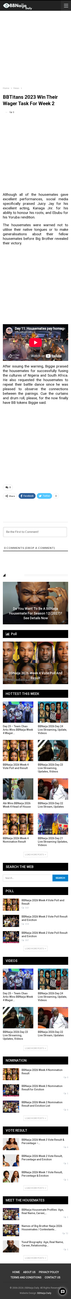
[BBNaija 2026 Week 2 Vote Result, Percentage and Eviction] (11, 1160)
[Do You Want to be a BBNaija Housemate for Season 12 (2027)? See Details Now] (35, 603)
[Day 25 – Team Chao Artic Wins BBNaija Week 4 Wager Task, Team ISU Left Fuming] (18, 712)
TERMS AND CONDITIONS (26, 1277)
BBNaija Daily (44, 1293)
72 (66, 1233)
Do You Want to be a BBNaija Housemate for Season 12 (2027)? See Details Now (35, 613)
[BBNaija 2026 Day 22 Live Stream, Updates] (53, 788)
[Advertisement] (35, 47)
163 (26, 907)
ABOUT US (29, 1272)
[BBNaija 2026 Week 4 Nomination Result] (18, 824)
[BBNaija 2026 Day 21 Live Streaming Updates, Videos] (53, 824)
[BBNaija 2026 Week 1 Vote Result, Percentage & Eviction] (11, 1177)
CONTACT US (52, 1277)
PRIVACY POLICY (49, 1272)
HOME (16, 1272)
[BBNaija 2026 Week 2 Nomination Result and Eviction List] (11, 1107)
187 (26, 940)
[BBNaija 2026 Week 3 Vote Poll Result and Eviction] (11, 921)
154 (26, 923)
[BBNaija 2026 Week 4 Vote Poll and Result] (35, 662)
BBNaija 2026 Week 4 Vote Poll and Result (35, 675)
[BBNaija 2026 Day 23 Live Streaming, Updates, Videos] (53, 750)
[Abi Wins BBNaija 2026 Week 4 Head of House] (18, 788)
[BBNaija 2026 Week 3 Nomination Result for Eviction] (11, 1090)
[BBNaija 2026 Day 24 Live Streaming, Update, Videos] (53, 712)
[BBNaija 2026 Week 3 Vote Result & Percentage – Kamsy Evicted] (11, 1144)
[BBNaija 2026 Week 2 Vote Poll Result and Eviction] (11, 937)
